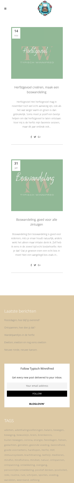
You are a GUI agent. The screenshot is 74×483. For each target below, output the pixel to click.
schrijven (32, 474)
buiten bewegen (13, 439)
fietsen (62, 439)
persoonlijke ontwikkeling (19, 469)
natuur (45, 459)
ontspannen (57, 459)
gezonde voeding (39, 444)
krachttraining (32, 454)
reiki (6, 474)
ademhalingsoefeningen (29, 429)
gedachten (10, 444)
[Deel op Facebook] (31, 137)
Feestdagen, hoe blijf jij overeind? (22, 320)
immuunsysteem (13, 454)
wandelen (9, 479)
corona (28, 439)
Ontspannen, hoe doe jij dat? (19, 327)
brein (33, 434)
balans (48, 429)
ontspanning (11, 464)
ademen (9, 429)
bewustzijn (23, 434)
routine (15, 474)
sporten (43, 474)
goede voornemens (15, 449)
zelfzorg (35, 479)
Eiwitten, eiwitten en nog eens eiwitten (25, 342)
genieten (23, 444)
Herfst (45, 449)
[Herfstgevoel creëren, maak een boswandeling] (37, 53)
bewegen (59, 429)
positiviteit (61, 469)
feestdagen (50, 439)
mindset (35, 459)
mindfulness (22, 459)
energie (38, 439)
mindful (8, 459)
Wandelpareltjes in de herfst (19, 335)
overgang (41, 464)
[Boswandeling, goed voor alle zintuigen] (37, 185)
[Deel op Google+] (39, 137)
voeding (53, 474)
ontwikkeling (27, 464)
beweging (9, 434)
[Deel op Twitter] (35, 137)
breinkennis (45, 434)
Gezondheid (58, 444)
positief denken (44, 469)
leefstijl (46, 454)
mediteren (58, 454)
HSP (52, 449)
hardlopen (34, 449)
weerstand (23, 479)
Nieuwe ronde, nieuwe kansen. (20, 349)
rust (23, 474)
